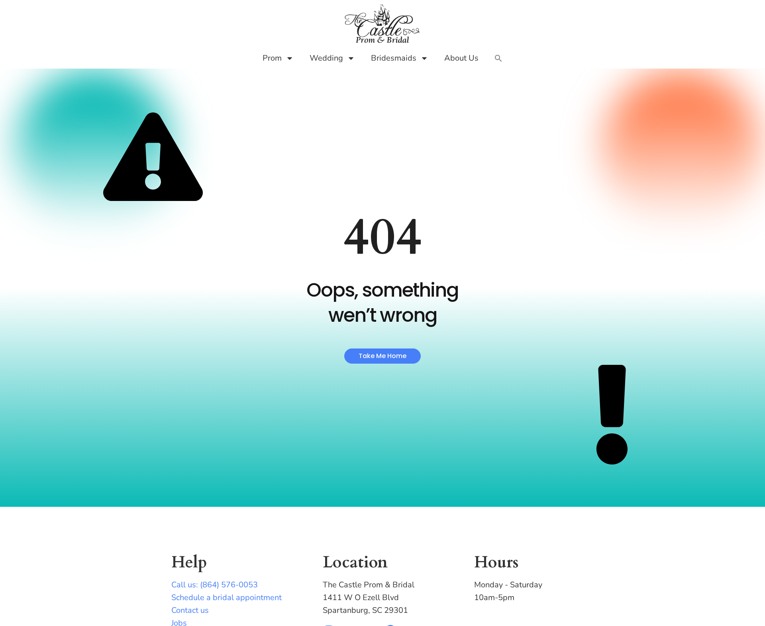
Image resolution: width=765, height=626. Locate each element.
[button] (498, 58)
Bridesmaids (393, 58)
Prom (272, 58)
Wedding (326, 58)
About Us (461, 58)
